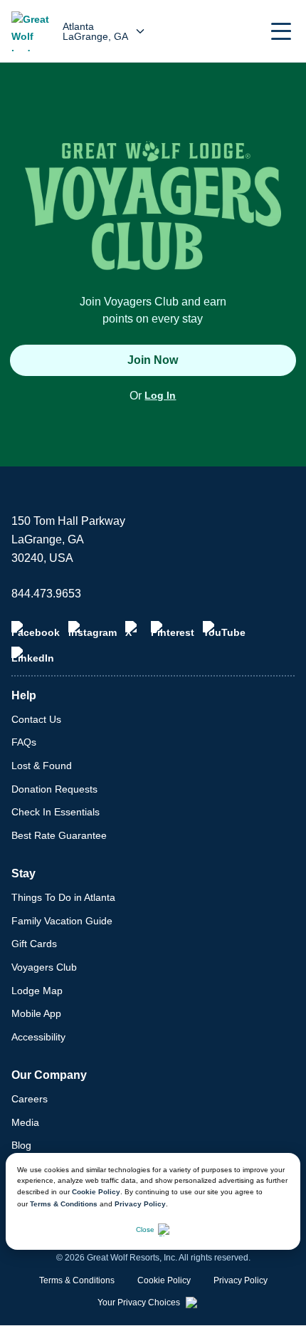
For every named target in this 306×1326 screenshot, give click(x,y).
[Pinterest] (172, 629)
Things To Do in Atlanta (63, 897)
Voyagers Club (44, 967)
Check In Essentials (55, 812)
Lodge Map (37, 990)
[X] (133, 629)
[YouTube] (224, 629)
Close (145, 1229)
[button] (281, 31)
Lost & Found (41, 765)
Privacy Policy (140, 1204)
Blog (21, 1145)
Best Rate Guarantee (59, 835)
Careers (29, 1099)
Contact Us (36, 719)
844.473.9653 (46, 594)
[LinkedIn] (32, 655)
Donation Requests (54, 789)
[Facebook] (35, 629)
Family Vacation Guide (61, 920)
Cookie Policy (96, 1192)
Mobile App (36, 1013)
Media (25, 1122)
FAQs (23, 742)
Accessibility (38, 1037)
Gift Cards (34, 943)
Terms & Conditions (63, 1204)
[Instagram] (92, 629)
